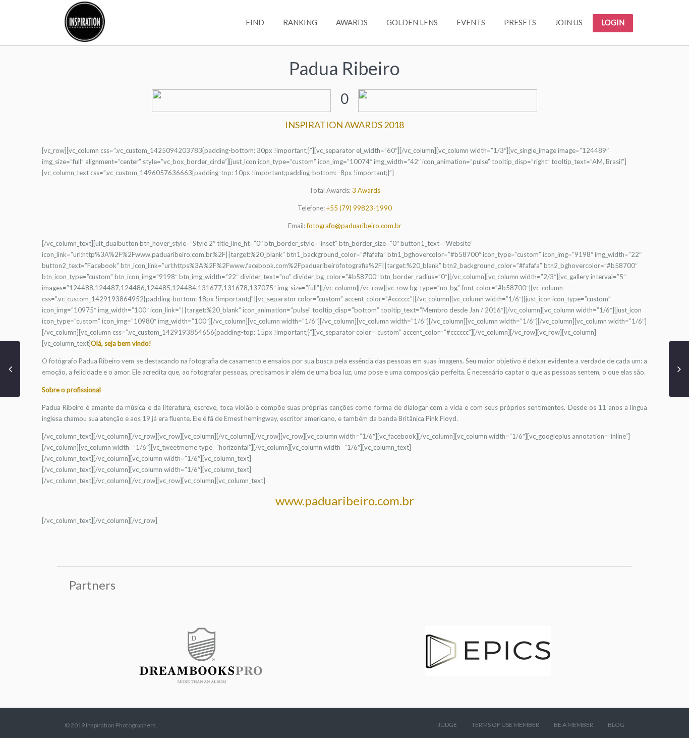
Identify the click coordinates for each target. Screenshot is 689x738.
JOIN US (569, 22)
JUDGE (447, 724)
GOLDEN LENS (412, 22)
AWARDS (352, 22)
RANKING (300, 22)
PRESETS (520, 22)
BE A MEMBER (573, 724)
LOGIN (612, 22)
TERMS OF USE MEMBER (505, 724)
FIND (255, 22)
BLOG (616, 724)
